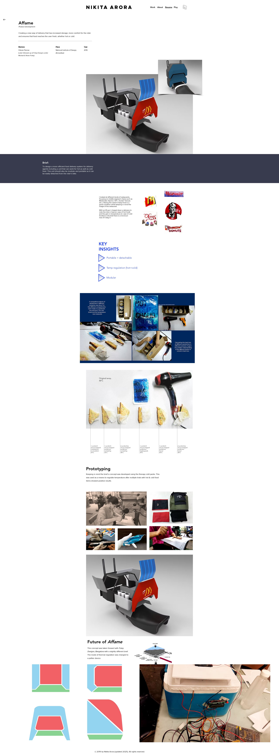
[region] (139, 595)
